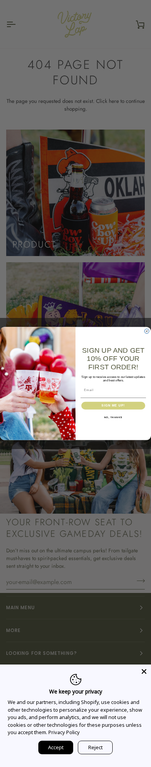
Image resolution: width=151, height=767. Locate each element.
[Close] (144, 671)
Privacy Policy (64, 732)
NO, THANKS (113, 417)
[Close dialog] (146, 331)
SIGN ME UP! (113, 405)
